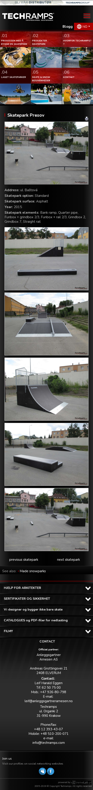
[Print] (86, 118)
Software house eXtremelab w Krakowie (81, 782)
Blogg (68, 26)
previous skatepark (23, 559)
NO (85, 27)
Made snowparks (33, 571)
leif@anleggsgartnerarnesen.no (49, 701)
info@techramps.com (49, 742)
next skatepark (68, 559)
